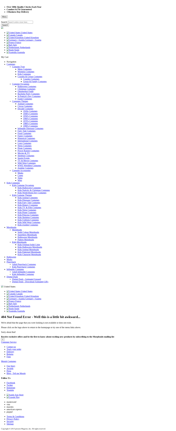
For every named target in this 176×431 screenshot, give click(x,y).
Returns (10, 354)
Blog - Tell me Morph (16, 373)
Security (10, 421)
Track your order (14, 349)
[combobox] (20, 22)
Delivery (10, 352)
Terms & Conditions (15, 416)
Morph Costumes (8, 361)
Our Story (11, 366)
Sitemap (10, 424)
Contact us (11, 347)
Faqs (9, 356)
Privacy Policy (13, 419)
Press (9, 371)
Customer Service (8, 342)
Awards (10, 368)
